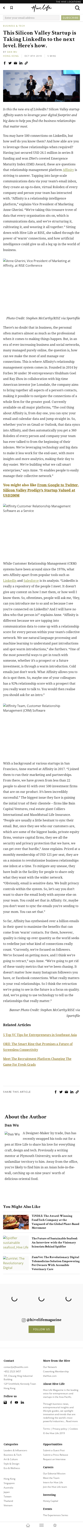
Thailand (8, 1501)
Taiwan (7, 1496)
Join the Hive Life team (55, 1486)
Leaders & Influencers (15, 1450)
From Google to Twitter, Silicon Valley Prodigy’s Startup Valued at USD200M (41, 490)
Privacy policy (60, 1428)
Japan (7, 1492)
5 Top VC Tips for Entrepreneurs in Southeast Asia (40, 1035)
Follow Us (41, 1329)
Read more (72, 1421)
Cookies (73, 1428)
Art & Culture (11, 1459)
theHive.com (50, 1376)
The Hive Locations (68, 1)
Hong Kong (11, 55)
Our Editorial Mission (54, 1473)
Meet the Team (51, 1478)
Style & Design (11, 1463)
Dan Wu (12, 51)
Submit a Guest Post (54, 1450)
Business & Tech (14, 25)
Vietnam (8, 1505)
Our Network (50, 1367)
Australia (8, 1487)
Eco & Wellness (12, 1468)
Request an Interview (54, 1459)
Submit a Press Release (55, 1454)
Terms (46, 1428)
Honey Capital (50, 1501)
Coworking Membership (56, 1371)
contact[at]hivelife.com (16, 1367)
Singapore (9, 1483)
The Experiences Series (55, 1515)
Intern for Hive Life (53, 1482)
